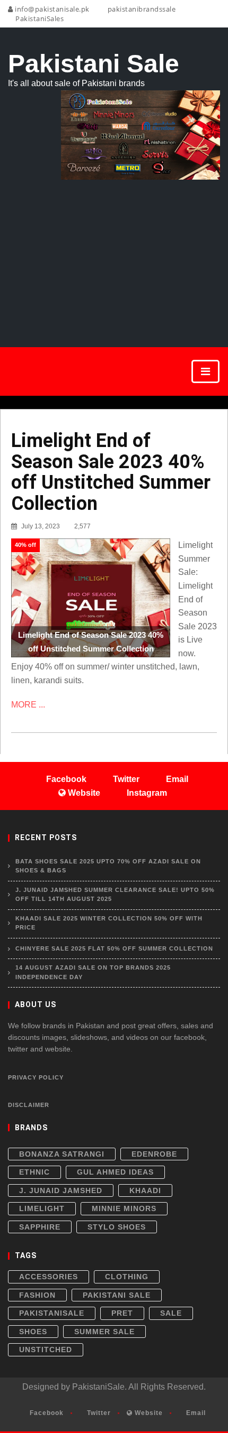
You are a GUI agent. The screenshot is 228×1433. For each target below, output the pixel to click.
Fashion (37, 1295)
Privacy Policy (36, 1077)
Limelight (42, 1208)
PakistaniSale (51, 1313)
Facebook (46, 1413)
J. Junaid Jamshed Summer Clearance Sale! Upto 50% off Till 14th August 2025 (115, 894)
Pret (122, 1313)
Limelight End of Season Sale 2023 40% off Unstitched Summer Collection (111, 472)
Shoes (33, 1331)
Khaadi (145, 1190)
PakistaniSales (39, 18)
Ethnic (34, 1172)
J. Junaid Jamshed (60, 1190)
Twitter (98, 1413)
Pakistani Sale (117, 1295)
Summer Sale (104, 1331)
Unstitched (45, 1349)
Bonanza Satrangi (61, 1154)
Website (148, 1413)
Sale (171, 1313)
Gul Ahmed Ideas (115, 1172)
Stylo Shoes (116, 1227)
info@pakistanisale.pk (51, 9)
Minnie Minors (124, 1208)
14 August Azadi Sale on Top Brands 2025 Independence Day (93, 972)
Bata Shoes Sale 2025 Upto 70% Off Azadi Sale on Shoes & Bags (108, 866)
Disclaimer (28, 1105)
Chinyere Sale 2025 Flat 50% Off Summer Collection (114, 948)
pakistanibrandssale (141, 9)
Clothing (126, 1276)
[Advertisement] (114, 251)
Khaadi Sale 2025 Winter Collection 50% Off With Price (109, 923)
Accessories (48, 1276)
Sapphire (39, 1227)
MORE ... (28, 704)
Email (195, 1413)
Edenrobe (154, 1154)
